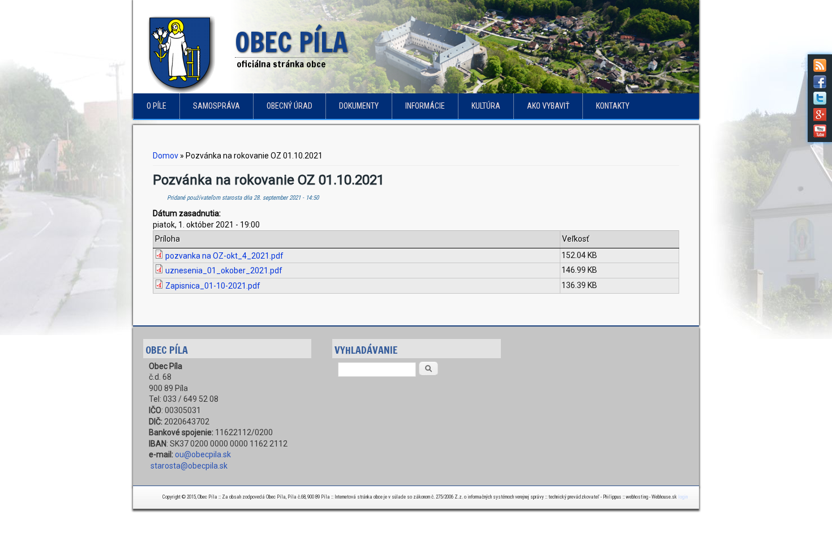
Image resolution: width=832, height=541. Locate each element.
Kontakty (612, 105)
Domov (165, 155)
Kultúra (485, 105)
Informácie (425, 105)
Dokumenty (359, 105)
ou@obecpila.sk (203, 454)
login (683, 497)
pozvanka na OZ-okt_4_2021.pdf (224, 255)
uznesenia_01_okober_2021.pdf (223, 270)
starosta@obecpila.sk (189, 465)
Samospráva (216, 105)
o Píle (156, 105)
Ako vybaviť (548, 105)
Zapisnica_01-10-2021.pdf (212, 285)
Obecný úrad (289, 105)
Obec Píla (291, 43)
